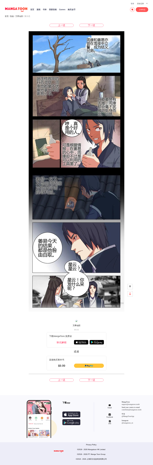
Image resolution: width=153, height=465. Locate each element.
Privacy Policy (91, 445)
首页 (32, 10)
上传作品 (142, 10)
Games (62, 10)
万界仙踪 (19, 16)
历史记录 (140, 4)
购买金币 (71, 10)
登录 (132, 4)
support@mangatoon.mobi (131, 404)
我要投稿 (53, 10)
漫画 (38, 10)
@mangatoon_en (127, 423)
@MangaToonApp (128, 416)
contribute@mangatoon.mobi (131, 410)
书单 (45, 10)
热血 (12, 16)
